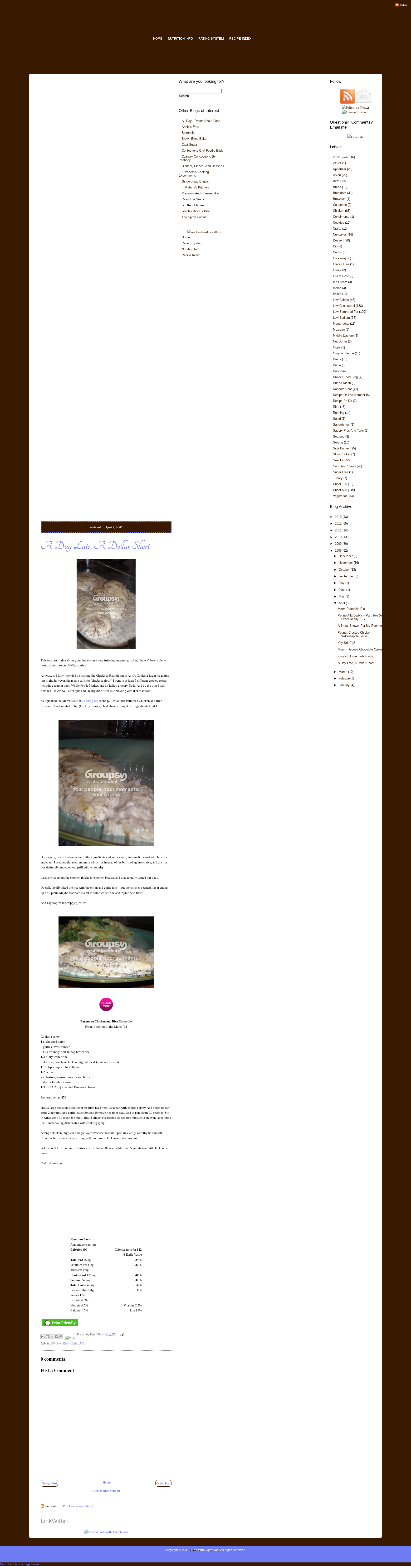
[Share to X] (51, 1336)
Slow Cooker (341, 454)
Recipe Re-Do (342, 401)
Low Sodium (341, 317)
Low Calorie (341, 300)
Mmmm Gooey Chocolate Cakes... (362, 649)
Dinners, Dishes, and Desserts (203, 166)
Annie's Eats (190, 127)
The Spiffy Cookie (194, 217)
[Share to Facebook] (56, 1336)
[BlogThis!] (47, 1336)
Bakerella (188, 133)
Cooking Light (91, 701)
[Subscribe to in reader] (347, 103)
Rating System (192, 243)
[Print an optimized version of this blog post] (60, 1326)
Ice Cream (340, 282)
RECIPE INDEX (240, 38)
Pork (336, 371)
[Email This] (42, 1336)
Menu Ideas (341, 323)
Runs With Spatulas (204, 1550)
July (342, 583)
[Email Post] (121, 1334)
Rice (66, 1343)
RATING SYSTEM (211, 38)
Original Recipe (343, 353)
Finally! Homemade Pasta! (356, 656)
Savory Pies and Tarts (348, 430)
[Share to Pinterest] (61, 1336)
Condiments (341, 216)
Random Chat (342, 389)
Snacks (338, 460)
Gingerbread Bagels (195, 181)
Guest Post (341, 276)
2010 (338, 537)
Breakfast (339, 193)
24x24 (337, 163)
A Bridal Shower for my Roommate (362, 625)
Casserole (340, 205)
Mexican (339, 329)
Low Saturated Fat (345, 311)
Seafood (338, 436)
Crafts (337, 228)
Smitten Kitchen (193, 205)
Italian (337, 294)
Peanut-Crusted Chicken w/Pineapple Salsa (354, 634)
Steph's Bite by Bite (196, 211)
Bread (337, 187)
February (345, 678)
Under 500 (77, 1343)
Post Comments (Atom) (78, 1506)
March (343, 672)
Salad (337, 418)
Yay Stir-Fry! (346, 643)
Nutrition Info (190, 249)
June (342, 590)
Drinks (337, 252)
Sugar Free (340, 472)
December (346, 556)
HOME (157, 38)
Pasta (337, 359)
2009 (338, 543)
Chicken (56, 1343)
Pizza (337, 365)
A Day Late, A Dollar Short (95, 546)
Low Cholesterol (344, 306)
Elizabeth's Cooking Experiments (194, 173)
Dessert (338, 240)
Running (338, 412)
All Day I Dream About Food (201, 121)
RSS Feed (403, 4)
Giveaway (340, 258)
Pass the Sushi (193, 199)
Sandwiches (341, 424)
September (347, 576)
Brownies (339, 199)
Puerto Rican (342, 383)
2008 (338, 550)
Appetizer (339, 169)
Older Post (163, 1483)
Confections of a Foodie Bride (202, 150)
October (345, 569)
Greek (337, 270)
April (342, 603)
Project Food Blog (345, 377)
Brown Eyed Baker (194, 138)
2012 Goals (341, 157)
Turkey (337, 478)
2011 (338, 530)
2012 (338, 523)
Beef (336, 181)
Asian (337, 175)
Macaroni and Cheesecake (200, 193)
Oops (336, 347)
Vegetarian (340, 496)
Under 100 (340, 484)
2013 (338, 517)
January (345, 685)
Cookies (338, 222)
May (342, 596)
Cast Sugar (189, 144)
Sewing (338, 442)
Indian (337, 288)
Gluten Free (341, 264)
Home (107, 1482)
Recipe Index (191, 255)
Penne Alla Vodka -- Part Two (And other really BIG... (361, 617)
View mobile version (106, 1490)
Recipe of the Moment (349, 395)
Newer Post (49, 1483)
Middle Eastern (343, 335)
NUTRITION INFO (180, 38)
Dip (335, 246)
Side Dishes (341, 448)
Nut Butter (340, 341)
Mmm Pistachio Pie (351, 609)
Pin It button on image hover (19, 1564)
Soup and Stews (344, 466)
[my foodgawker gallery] (204, 232)
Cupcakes (340, 234)
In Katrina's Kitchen (195, 187)
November (346, 562)
